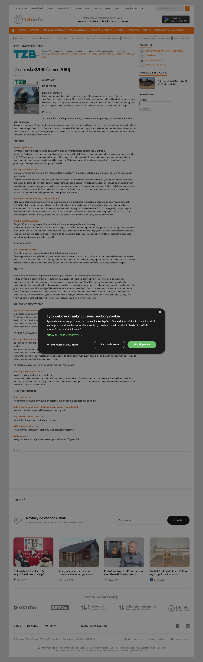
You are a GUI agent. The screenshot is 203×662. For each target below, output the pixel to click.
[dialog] (101, 331)
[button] (101, 334)
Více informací (73, 329)
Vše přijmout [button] (142, 344)
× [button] (160, 312)
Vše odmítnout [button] (109, 344)
